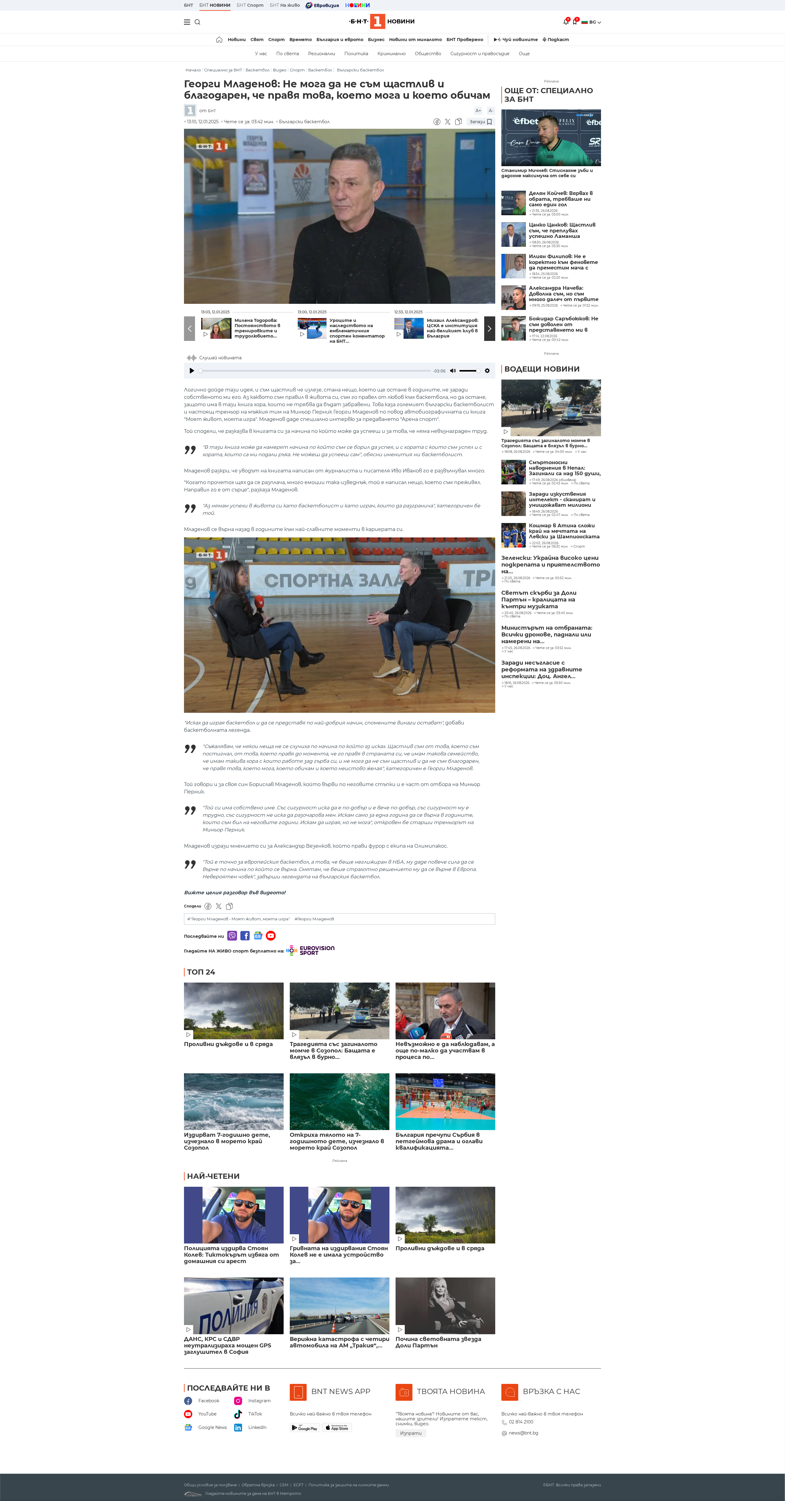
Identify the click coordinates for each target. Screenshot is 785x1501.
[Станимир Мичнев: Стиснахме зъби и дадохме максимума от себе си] (551, 137)
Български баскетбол (360, 70)
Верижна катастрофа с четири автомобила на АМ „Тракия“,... (339, 1342)
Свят (257, 39)
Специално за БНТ (223, 70)
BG (593, 22)
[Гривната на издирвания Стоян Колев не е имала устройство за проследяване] (339, 1215)
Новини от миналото (415, 39)
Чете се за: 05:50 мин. (552, 683)
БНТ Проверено (464, 39)
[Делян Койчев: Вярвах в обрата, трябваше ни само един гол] (513, 203)
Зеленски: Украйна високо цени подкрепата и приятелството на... (550, 565)
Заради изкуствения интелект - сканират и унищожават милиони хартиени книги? (562, 499)
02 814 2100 (521, 1421)
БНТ (188, 5)
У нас (261, 53)
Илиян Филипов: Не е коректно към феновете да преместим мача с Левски (563, 262)
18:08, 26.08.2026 (517, 452)
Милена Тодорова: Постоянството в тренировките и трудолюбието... (257, 328)
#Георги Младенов (314, 919)
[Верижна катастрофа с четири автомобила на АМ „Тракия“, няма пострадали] (339, 1306)
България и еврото (339, 39)
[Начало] (219, 39)
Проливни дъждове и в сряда (228, 1044)
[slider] (314, 371)
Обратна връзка (258, 1485)
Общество (428, 53)
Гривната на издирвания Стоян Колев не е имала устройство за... (339, 1255)
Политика (356, 53)
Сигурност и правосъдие (480, 53)
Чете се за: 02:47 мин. (550, 515)
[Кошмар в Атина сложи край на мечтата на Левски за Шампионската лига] (513, 535)
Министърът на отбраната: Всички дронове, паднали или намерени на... (546, 634)
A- (491, 110)
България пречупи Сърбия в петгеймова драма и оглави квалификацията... (439, 1141)
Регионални (321, 53)
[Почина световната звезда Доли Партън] (445, 1306)
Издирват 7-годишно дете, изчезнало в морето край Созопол (227, 1141)
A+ (478, 110)
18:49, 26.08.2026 (545, 512)
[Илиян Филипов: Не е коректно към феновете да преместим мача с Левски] (513, 266)
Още (524, 53)
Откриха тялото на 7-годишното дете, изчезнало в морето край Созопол (337, 1141)
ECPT (298, 1485)
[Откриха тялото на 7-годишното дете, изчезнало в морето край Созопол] (339, 1101)
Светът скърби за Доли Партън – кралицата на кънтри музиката (538, 600)
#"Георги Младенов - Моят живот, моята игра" (238, 919)
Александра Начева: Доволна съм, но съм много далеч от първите (564, 293)
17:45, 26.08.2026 (517, 648)
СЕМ (284, 1485)
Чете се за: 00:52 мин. (553, 578)
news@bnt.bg (523, 1432)
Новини (237, 39)
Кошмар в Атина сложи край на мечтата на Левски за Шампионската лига (564, 531)
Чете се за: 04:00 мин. (553, 452)
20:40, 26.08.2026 (517, 613)
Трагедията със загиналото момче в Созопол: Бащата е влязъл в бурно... (333, 1050)
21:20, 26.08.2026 (517, 578)
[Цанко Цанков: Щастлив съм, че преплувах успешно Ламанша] (513, 234)
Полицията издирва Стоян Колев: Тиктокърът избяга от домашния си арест (231, 1255)
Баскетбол (258, 70)
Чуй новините (520, 39)
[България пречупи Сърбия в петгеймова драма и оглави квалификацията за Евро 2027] (445, 1101)
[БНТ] (191, 110)
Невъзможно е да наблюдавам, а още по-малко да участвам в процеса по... (445, 1050)
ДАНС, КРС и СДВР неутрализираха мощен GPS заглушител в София (227, 1345)
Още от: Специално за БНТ (548, 95)
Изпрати (411, 1433)
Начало (193, 70)
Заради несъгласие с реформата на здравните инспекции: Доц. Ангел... (541, 669)
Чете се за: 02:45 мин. (550, 483)
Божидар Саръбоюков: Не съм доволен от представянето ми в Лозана (563, 324)
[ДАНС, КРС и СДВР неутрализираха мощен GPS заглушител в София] (234, 1306)
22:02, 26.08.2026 (545, 543)
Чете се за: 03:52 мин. (553, 648)
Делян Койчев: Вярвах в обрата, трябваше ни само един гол (561, 199)
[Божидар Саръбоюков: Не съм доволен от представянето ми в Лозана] (513, 328)
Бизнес (376, 39)
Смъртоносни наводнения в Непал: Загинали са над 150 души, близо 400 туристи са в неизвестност (565, 468)
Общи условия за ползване (210, 1485)
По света (287, 53)
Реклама (339, 1161)
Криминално (391, 53)
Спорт (276, 39)
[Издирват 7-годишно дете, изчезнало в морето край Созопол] (234, 1101)
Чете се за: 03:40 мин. (555, 613)
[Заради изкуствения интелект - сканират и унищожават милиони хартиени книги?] (513, 503)
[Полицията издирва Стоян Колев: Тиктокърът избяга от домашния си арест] (234, 1215)
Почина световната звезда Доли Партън (438, 1342)
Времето (300, 39)
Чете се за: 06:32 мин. (550, 546)
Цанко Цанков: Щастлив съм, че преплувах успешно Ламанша (562, 230)
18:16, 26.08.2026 (516, 683)
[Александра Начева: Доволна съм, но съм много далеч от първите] (513, 297)
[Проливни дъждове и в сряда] (234, 1011)
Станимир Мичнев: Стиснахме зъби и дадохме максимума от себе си (547, 173)
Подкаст (558, 39)
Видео (279, 70)
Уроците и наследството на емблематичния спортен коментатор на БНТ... (357, 331)
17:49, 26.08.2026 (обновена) (554, 480)
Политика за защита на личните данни (348, 1485)
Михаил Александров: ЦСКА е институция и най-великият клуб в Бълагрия (454, 328)
